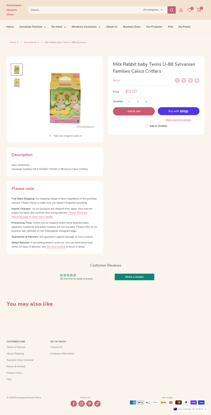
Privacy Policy (14, 373)
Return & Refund (16, 366)
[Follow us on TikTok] (97, 403)
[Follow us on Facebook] (74, 403)
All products (30, 42)
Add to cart (133, 111)
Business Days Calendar (20, 360)
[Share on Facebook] (177, 80)
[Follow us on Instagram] (81, 403)
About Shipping (15, 353)
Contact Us (56, 347)
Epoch (116, 80)
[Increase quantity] (146, 101)
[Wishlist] (189, 10)
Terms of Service (16, 347)
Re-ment (57, 26)
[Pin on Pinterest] (183, 80)
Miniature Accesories (84, 26)
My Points (185, 26)
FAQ (170, 26)
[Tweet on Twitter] (190, 80)
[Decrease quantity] (129, 101)
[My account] (180, 10)
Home (10, 26)
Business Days (131, 26)
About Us (111, 26)
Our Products (154, 26)
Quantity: (118, 101)
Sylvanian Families (30, 26)
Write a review (134, 277)
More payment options (178, 120)
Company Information (62, 353)
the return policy (56, 246)
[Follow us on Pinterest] (89, 403)
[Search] (171, 10)
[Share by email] (197, 80)
